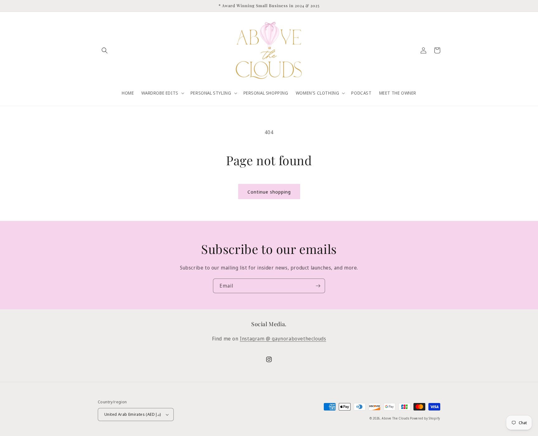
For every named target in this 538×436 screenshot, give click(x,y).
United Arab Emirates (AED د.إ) (132, 414)
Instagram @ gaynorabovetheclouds (283, 338)
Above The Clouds (396, 418)
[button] (104, 50)
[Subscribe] (318, 286)
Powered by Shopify (425, 418)
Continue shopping (269, 192)
